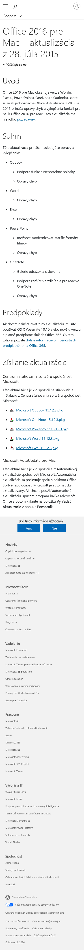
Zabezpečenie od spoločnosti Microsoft (26, 728)
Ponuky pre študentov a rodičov (22, 693)
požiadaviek (26, 119)
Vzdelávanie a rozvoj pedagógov (22, 686)
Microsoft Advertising (17, 757)
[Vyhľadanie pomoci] (15, 5)
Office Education (14, 678)
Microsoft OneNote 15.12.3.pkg (40, 419)
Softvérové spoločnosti (17, 835)
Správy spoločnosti (15, 870)
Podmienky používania (17, 928)
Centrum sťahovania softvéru (21, 600)
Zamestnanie (12, 862)
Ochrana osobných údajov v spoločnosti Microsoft (32, 877)
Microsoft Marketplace (17, 820)
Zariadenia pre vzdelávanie (20, 657)
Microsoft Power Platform (19, 827)
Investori (10, 884)
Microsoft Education (16, 650)
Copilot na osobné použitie (19, 558)
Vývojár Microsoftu (15, 792)
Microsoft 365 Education (18, 671)
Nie (54, 528)
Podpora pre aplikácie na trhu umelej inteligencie (32, 806)
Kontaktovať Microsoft (17, 921)
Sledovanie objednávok (17, 615)
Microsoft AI (12, 721)
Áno (29, 528)
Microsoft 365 (12, 565)
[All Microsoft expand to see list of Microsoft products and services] (5, 6)
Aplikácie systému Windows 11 (22, 572)
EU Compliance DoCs (45, 935)
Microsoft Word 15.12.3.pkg (37, 438)
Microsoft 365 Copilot (17, 764)
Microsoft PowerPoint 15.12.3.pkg (42, 429)
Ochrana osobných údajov (46, 921)
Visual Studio (12, 842)
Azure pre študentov (16, 700)
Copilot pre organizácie (18, 551)
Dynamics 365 (13, 742)
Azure (8, 735)
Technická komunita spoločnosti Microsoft (28, 813)
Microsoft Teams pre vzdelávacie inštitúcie (28, 664)
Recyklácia (11, 622)
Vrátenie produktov (15, 607)
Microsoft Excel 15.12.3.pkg (37, 447)
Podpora (10, 15)
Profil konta (11, 593)
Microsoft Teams (14, 771)
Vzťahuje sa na (16, 64)
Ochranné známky (42, 928)
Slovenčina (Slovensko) (24, 897)
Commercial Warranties (18, 629)
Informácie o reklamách (18, 935)
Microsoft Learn (13, 799)
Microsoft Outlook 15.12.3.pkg (39, 410)
